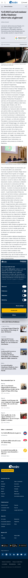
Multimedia (16, 493)
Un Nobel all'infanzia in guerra (11, 433)
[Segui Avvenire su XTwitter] (10, 554)
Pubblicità (16, 521)
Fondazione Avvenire (6, 524)
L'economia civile (5, 507)
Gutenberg (3, 510)
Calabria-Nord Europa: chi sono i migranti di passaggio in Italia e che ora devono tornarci (10, 403)
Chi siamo (3, 519)
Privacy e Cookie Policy (17, 561)
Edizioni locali (4, 505)
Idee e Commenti (18, 481)
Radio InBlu (17, 535)
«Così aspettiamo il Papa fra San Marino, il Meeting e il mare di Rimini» (10, 330)
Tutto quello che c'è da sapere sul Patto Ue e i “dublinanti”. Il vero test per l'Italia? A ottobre (10, 417)
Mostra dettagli (20, 305)
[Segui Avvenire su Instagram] (6, 554)
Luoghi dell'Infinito (18, 510)
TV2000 (3, 538)
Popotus (16, 505)
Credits (19, 564)
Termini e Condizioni (6, 561)
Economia (16, 484)
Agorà (2, 491)
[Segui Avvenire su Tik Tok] (25, 554)
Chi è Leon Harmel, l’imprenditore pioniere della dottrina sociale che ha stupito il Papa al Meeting (10, 388)
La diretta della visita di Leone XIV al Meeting (11, 441)
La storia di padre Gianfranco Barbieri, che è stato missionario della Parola (9, 368)
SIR (2, 535)
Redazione (4, 435)
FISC (15, 538)
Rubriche (16, 491)
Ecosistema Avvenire (6, 521)
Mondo (2, 488)
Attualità (3, 484)
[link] (13, 2)
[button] (2, 2)
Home (2, 481)
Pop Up (16, 507)
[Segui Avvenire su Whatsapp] (17, 554)
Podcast (3, 493)
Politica (3, 486)
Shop (15, 524)
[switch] (24, 291)
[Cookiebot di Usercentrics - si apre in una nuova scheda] (20, 262)
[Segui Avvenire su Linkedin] (14, 554)
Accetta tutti (14, 310)
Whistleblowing (12, 564)
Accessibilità (4, 564)
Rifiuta (14, 315)
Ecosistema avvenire (19, 496)
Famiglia (16, 488)
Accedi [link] (25, 2)
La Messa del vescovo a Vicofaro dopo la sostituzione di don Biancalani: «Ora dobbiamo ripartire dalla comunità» (10, 355)
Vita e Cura (16, 486)
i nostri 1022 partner (10, 269)
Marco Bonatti (5, 22)
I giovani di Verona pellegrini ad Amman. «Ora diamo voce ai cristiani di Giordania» (9, 341)
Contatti (3, 526)
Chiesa (2, 496)
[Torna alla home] (2, 6)
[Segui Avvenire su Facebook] (2, 554)
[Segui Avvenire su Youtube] (21, 554)
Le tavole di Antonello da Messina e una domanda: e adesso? (9, 451)
